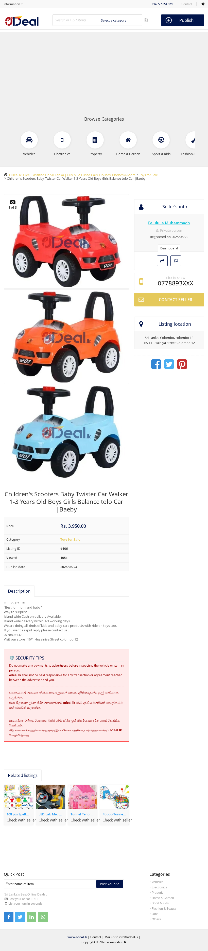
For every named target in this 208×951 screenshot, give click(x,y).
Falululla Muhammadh (169, 222)
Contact (186, 4)
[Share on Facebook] (156, 364)
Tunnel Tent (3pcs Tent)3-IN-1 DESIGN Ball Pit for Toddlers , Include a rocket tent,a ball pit (84, 814)
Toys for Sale (70, 539)
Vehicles (157, 882)
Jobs (155, 914)
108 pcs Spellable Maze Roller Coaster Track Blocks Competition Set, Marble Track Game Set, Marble (20, 814)
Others (156, 919)
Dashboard (169, 248)
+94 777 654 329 (162, 4)
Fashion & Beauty (164, 908)
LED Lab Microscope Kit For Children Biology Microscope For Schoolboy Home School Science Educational (52, 814)
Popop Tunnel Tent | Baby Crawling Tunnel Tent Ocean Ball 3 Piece (115, 814)
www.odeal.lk (77, 937)
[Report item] (175, 260)
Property (157, 892)
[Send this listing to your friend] (162, 260)
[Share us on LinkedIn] (31, 917)
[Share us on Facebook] (8, 917)
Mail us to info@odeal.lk (121, 937)
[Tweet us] (20, 917)
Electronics (159, 887)
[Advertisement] (104, 77)
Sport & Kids (160, 903)
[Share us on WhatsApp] (43, 917)
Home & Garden (163, 898)
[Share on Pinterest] (182, 364)
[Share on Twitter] (169, 364)
